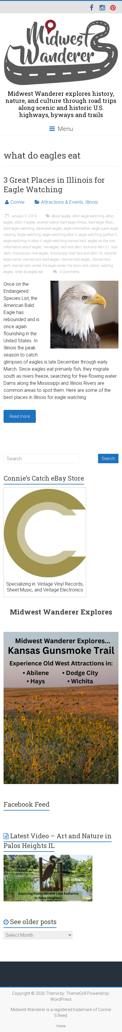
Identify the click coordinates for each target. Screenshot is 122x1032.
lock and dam (71, 247)
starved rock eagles (75, 259)
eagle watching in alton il (23, 241)
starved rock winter (26, 266)
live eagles (51, 247)
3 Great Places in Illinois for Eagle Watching (54, 184)
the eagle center (54, 266)
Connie (17, 202)
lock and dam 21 (97, 247)
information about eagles (23, 247)
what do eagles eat (29, 272)
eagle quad (100, 228)
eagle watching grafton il (98, 235)
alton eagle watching (88, 216)
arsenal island (48, 222)
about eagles (61, 216)
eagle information (77, 228)
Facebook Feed (26, 804)
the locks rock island (83, 266)
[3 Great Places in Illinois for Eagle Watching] (84, 283)
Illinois (91, 202)
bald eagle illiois (101, 222)
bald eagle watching (19, 228)
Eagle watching (29, 235)
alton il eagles (25, 222)
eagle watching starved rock (65, 241)
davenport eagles (49, 228)
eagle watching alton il (60, 235)
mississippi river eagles (30, 253)
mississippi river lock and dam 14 (76, 253)
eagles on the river (101, 241)
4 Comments (69, 272)
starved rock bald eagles (41, 259)
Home (60, 1026)
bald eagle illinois (73, 222)
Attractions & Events (62, 202)
